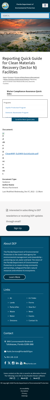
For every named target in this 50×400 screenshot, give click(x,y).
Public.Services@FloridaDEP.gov (20, 351)
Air (11, 298)
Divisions (10, 77)
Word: (23, 378)
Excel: (35, 378)
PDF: (12, 378)
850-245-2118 (12, 357)
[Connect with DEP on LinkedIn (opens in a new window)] (17, 362)
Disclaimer (24, 391)
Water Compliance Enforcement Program (16, 79)
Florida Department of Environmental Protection (31, 383)
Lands (12, 302)
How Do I (32, 307)
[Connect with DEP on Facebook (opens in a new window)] (5, 362)
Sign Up (18, 228)
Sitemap (24, 396)
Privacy (24, 393)
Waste (12, 311)
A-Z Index (32, 298)
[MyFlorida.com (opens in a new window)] (30, 362)
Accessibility (24, 388)
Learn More (14, 277)
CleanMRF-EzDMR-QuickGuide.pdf (21, 153)
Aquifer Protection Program (16, 107)
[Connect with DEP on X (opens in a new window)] (9, 362)
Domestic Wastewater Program (17, 112)
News (31, 311)
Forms (31, 302)
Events (31, 316)
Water (12, 316)
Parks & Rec (14, 307)
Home (5, 77)
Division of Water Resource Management (27, 77)
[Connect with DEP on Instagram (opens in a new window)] (13, 362)
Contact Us (33, 320)
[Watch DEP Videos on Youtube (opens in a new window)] (21, 362)
